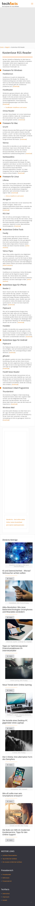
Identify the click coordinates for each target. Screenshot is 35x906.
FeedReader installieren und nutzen (16, 107)
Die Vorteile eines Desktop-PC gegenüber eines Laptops (15, 721)
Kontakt (5, 900)
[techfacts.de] (10, 4)
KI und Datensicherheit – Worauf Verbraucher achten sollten (16, 572)
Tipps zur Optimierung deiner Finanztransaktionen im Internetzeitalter (15, 648)
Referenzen (6, 878)
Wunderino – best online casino (15, 519)
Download (16, 86)
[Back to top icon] (31, 902)
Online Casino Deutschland (14, 522)
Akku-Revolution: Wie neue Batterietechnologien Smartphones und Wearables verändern (17, 609)
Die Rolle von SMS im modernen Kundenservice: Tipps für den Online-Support (16, 832)
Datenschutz (6, 893)
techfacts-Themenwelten (10, 855)
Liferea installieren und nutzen (15, 196)
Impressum (6, 897)
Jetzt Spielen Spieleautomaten (15, 525)
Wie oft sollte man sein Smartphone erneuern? (12, 794)
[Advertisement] (17, 25)
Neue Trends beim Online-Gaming (17, 685)
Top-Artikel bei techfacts (10, 858)
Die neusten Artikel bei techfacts (12, 862)
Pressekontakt (7, 874)
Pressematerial (7, 881)
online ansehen (7, 265)
